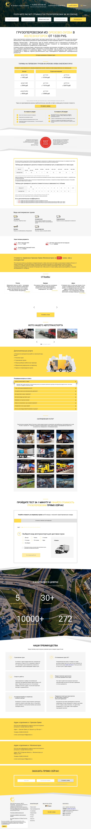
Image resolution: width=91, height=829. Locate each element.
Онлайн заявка (51, 812)
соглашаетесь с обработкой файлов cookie (10, 823)
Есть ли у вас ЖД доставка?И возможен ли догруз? (26, 408)
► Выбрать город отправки (20, 5)
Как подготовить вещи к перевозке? (23, 394)
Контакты (32, 820)
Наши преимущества (35, 809)
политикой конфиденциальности (60, 22)
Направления (33, 812)
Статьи (31, 816)
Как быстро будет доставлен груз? (22, 397)
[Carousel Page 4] (45, 344)
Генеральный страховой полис (26, 247)
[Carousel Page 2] (42, 344)
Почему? (74, 68)
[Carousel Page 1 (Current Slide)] (41, 344)
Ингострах (34, 145)
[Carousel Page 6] (48, 344)
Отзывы (32, 814)
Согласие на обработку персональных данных (18, 816)
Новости (32, 818)
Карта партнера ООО (23, 242)
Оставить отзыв (45, 314)
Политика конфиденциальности (17, 812)
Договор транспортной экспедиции (59, 242)
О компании (32, 811)
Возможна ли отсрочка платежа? (22, 400)
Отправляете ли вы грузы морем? (22, 405)
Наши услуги (33, 807)
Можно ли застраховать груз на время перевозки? (26, 402)
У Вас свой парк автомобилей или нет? (23, 388)
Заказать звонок (72, 5)
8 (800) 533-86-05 (39, 5)
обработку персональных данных (43, 22)
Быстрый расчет (78, 19)
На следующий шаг (31, 555)
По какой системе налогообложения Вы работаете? (26, 391)
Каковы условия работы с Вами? (22, 381)
